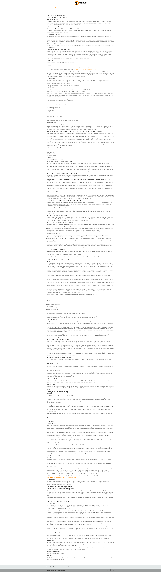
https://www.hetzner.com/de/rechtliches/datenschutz (84, 69)
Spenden (74, 7)
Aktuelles (60, 7)
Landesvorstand (95, 7)
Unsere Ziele (80, 7)
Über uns (87, 7)
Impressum (56, 566)
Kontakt (104, 7)
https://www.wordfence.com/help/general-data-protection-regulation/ (61, 477)
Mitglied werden (66, 7)
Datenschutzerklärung (67, 566)
